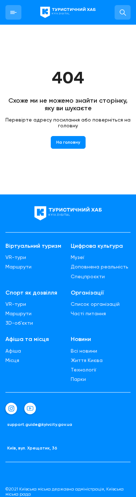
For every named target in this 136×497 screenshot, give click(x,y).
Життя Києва (87, 360)
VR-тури (15, 257)
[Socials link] (11, 408)
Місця (12, 360)
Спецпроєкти (88, 276)
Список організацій (95, 304)
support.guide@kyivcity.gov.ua (39, 424)
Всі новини (84, 351)
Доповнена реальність (99, 267)
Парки (78, 379)
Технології (83, 370)
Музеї (78, 257)
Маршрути (18, 267)
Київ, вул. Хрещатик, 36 (32, 448)
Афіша (13, 351)
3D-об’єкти (19, 323)
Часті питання (88, 313)
